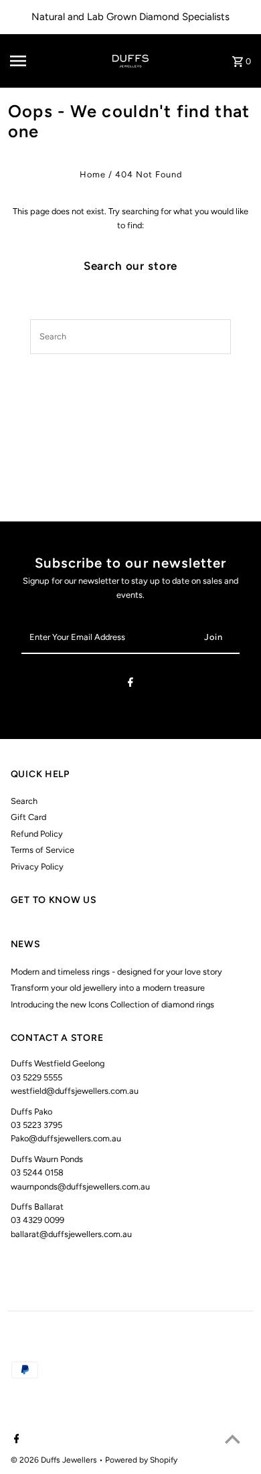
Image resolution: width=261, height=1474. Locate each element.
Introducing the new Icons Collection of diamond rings (112, 1004)
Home (93, 174)
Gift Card (28, 817)
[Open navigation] (33, 61)
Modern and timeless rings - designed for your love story (116, 972)
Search (24, 801)
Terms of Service (42, 850)
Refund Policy (37, 834)
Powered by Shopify (141, 1460)
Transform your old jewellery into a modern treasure (108, 988)
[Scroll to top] (232, 1439)
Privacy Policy (37, 867)
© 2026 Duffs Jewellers (55, 1460)
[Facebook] (130, 684)
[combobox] (115, 336)
